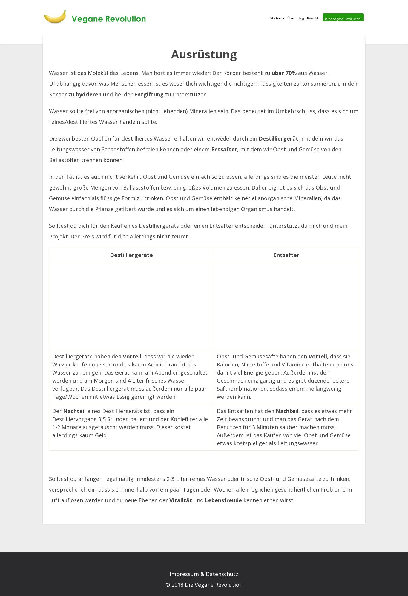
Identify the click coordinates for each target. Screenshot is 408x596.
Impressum (184, 573)
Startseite (277, 18)
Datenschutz (222, 573)
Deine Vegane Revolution (341, 19)
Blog (300, 18)
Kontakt (312, 18)
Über (291, 18)
